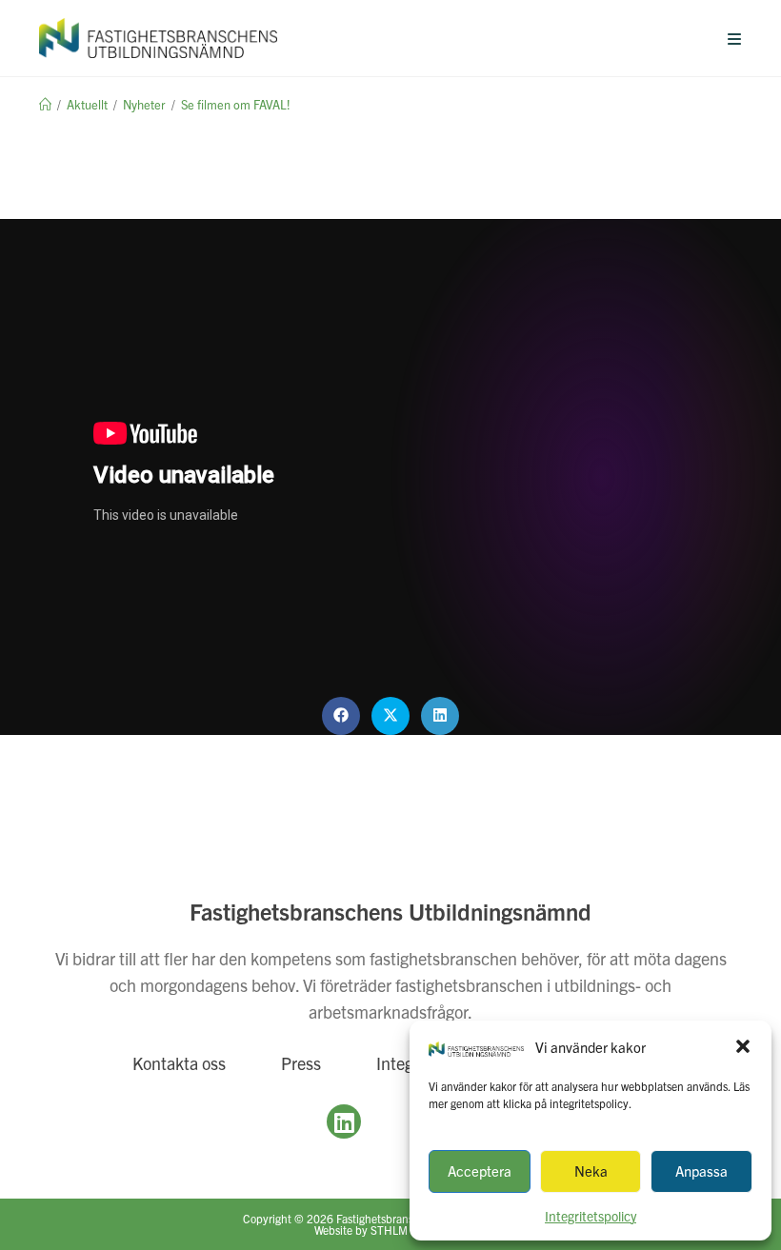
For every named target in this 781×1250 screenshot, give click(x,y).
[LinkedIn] (344, 1121)
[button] (742, 1046)
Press (301, 1063)
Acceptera (479, 1170)
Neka (591, 1170)
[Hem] (45, 104)
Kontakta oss (179, 1063)
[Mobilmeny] (735, 38)
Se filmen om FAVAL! (235, 104)
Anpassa (701, 1170)
